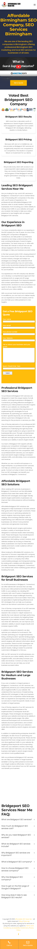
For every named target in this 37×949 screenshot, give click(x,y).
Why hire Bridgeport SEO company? (12, 878)
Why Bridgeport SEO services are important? (15, 854)
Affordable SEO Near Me (23, 919)
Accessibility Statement (20, 928)
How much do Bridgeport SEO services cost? (14, 827)
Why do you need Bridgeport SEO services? (16, 836)
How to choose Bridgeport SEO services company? (14, 869)
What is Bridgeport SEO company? (16, 862)
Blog (20, 921)
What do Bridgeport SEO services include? (15, 845)
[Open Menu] (35, 5)
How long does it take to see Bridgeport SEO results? (14, 896)
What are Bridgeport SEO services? (16, 819)
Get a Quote (18, 83)
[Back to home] (10, 5)
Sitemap (27, 921)
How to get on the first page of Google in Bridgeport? (15, 887)
